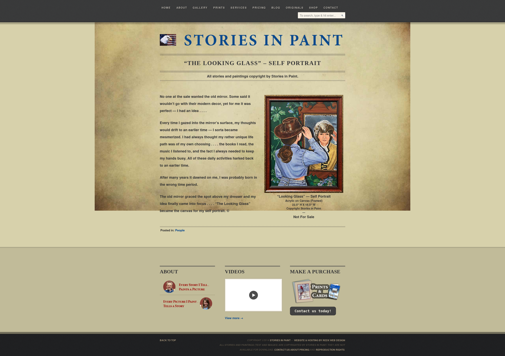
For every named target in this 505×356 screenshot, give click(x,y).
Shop (313, 7)
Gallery (200, 7)
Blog (275, 7)
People (180, 230)
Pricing (259, 7)
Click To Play (253, 295)
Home (166, 7)
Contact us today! (313, 311)
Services (239, 7)
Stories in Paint (263, 40)
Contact (331, 7)
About (181, 7)
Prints (219, 7)
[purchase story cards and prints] (317, 302)
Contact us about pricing (291, 349)
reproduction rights (330, 349)
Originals (295, 7)
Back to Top (168, 340)
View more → (234, 318)
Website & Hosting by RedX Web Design (319, 340)
